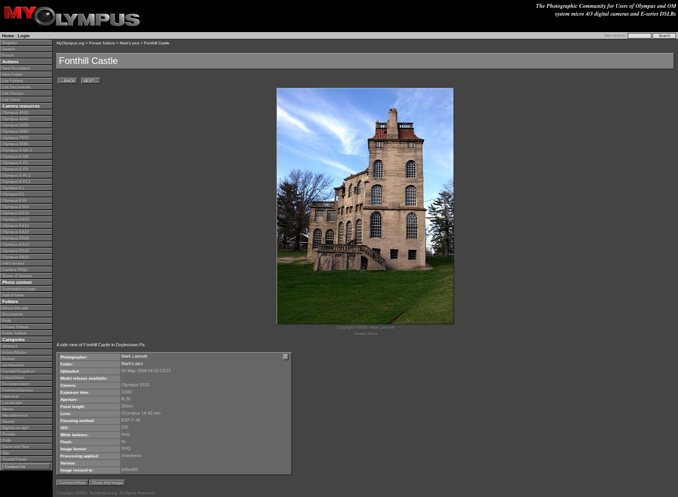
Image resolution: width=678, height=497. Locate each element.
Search (8, 49)
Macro (7, 409)
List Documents (16, 87)
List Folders (12, 81)
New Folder (12, 74)
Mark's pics (129, 43)
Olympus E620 (15, 257)
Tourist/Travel (14, 459)
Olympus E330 (15, 213)
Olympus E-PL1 (16, 175)
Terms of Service (17, 276)
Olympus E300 (15, 207)
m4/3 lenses (13, 263)
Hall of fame (13, 295)
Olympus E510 (15, 244)
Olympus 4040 (15, 119)
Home (8, 35)
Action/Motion (14, 352)
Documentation (16, 384)
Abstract (9, 346)
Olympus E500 (15, 238)
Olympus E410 (15, 225)
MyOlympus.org (70, 43)
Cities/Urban (13, 377)
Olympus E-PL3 (16, 181)
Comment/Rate (72, 483)
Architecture (13, 365)
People (8, 434)
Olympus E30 (14, 200)
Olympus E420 (15, 232)
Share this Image (107, 483)
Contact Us (15, 466)
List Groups (12, 93)
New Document (16, 68)
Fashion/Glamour (17, 390)
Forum (8, 55)
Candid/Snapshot (18, 371)
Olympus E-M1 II (17, 150)
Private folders (15, 327)
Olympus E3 (13, 194)
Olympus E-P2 (15, 169)
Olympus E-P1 (15, 163)
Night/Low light (15, 428)
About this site (15, 308)
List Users (11, 99)
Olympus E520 (15, 250)
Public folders (14, 333)
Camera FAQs (14, 269)
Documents (12, 314)
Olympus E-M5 (15, 156)
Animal (8, 358)
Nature (8, 421)
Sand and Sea (15, 446)
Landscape (12, 402)
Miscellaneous (15, 415)
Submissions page (19, 289)
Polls (6, 320)
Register (9, 42)
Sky (5, 453)
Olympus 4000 (15, 112)
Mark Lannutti (134, 356)
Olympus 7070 (15, 137)
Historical (10, 396)
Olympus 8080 (15, 144)
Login (24, 35)
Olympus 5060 (15, 131)
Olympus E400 (15, 219)
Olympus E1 (13, 188)
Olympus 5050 (15, 125)
